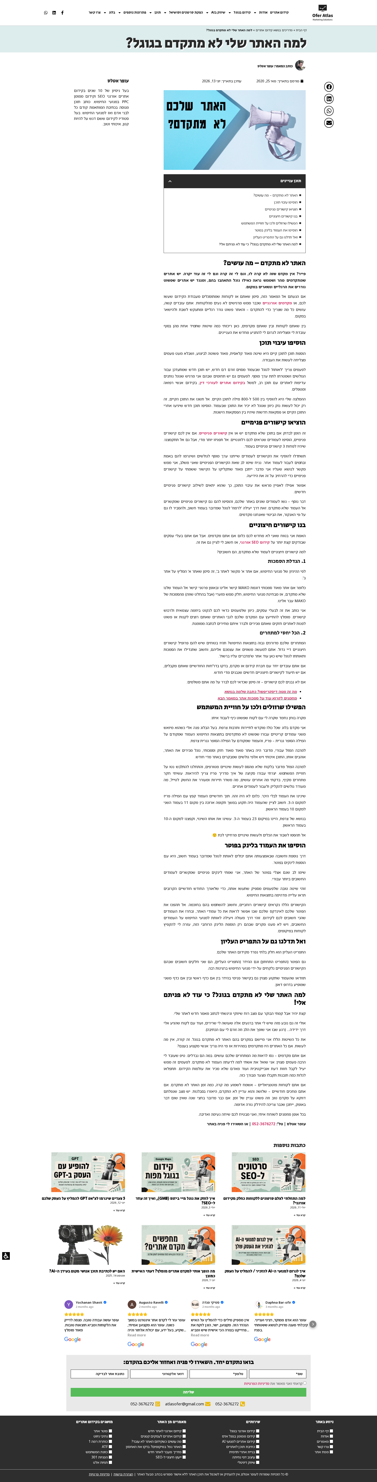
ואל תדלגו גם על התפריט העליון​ (275, 237)
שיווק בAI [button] (218, 12)
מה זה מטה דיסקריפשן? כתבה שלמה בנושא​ (260, 691)
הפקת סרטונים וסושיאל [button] (186, 12)
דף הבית (301, 30)
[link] (322, 12)
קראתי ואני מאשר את (273, 1383)
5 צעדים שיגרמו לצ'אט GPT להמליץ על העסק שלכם (83, 1198)
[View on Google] (68, 1304)
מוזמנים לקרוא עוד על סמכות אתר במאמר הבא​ (257, 698)
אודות (263, 12)
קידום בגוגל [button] (242, 12)
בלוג (112, 12)
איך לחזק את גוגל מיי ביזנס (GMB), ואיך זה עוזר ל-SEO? (175, 1201)
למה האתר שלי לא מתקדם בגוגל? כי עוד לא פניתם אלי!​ (258, 244)
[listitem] (62, 13)
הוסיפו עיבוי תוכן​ (286, 202)
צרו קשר (95, 12)
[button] (329, 87)
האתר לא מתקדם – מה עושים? (275, 195)
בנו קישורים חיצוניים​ (283, 216)
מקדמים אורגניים (277, 302)
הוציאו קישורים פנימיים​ (281, 209)
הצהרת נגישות (123, 1474)
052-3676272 (263, 1123)
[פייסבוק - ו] (62, 13)
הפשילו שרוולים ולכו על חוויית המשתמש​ (269, 223)
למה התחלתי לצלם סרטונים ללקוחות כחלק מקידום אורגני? (264, 1201)
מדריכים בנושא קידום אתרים (274, 30)
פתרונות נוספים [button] (134, 12)
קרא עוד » (299, 1215)
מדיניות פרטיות (99, 1474)
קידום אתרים (279, 12)
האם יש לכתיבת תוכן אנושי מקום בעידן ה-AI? (87, 1271)
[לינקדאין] (54, 13)
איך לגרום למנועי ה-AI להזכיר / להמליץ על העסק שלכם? (265, 1273)
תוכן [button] (157, 12)
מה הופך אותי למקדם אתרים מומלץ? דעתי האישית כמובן (173, 1273)
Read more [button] (137, 1335)
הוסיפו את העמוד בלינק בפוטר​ (276, 230)
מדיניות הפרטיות (256, 1383)
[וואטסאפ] (46, 13)
